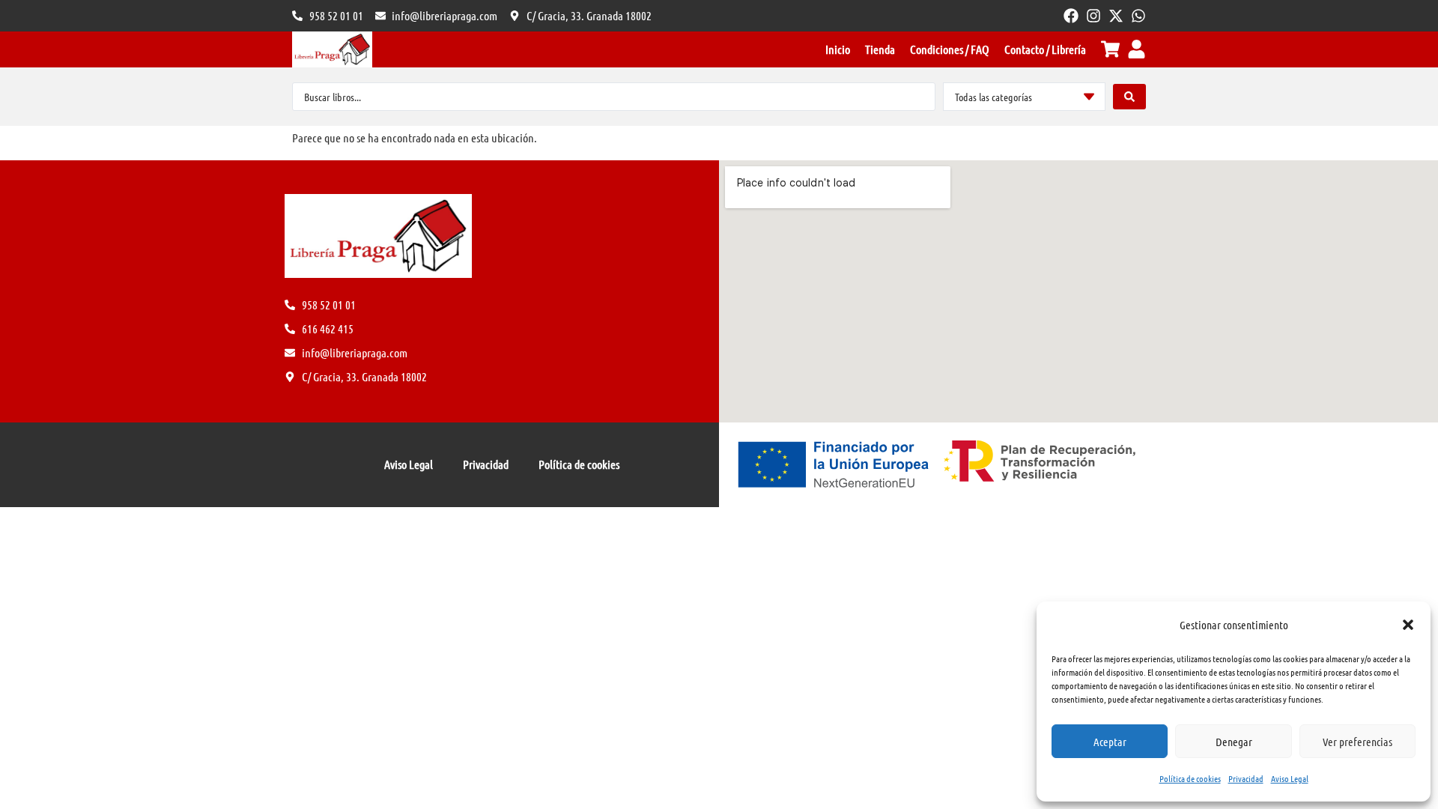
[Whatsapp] (1138, 15)
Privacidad (1245, 778)
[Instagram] (1093, 15)
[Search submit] (1129, 96)
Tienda (880, 49)
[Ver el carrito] (1110, 49)
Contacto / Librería (1045, 49)
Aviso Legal (1289, 778)
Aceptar (1109, 741)
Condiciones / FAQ (949, 49)
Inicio (837, 49)
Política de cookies (1190, 778)
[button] (1408, 624)
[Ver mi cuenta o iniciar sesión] (1136, 49)
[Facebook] (1071, 15)
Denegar (1234, 741)
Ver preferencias (1357, 741)
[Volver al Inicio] (332, 49)
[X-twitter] (1115, 15)
